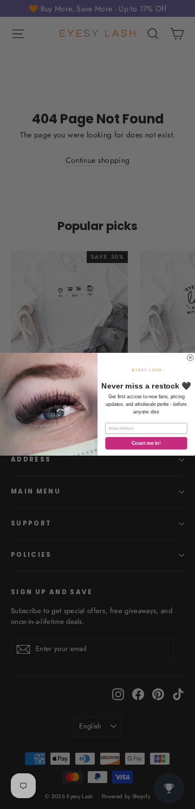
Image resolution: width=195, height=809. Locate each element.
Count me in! (146, 443)
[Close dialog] (190, 357)
